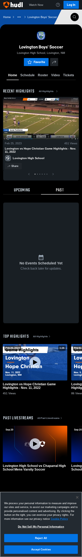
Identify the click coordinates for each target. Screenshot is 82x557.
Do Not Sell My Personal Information (41, 526)
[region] (41, 524)
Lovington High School (28, 158)
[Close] (77, 497)
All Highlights (46, 91)
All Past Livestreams (48, 418)
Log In (71, 4)
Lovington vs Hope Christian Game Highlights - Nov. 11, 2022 (40, 150)
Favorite (39, 62)
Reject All (41, 538)
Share (14, 166)
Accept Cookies (41, 549)
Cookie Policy (59, 518)
